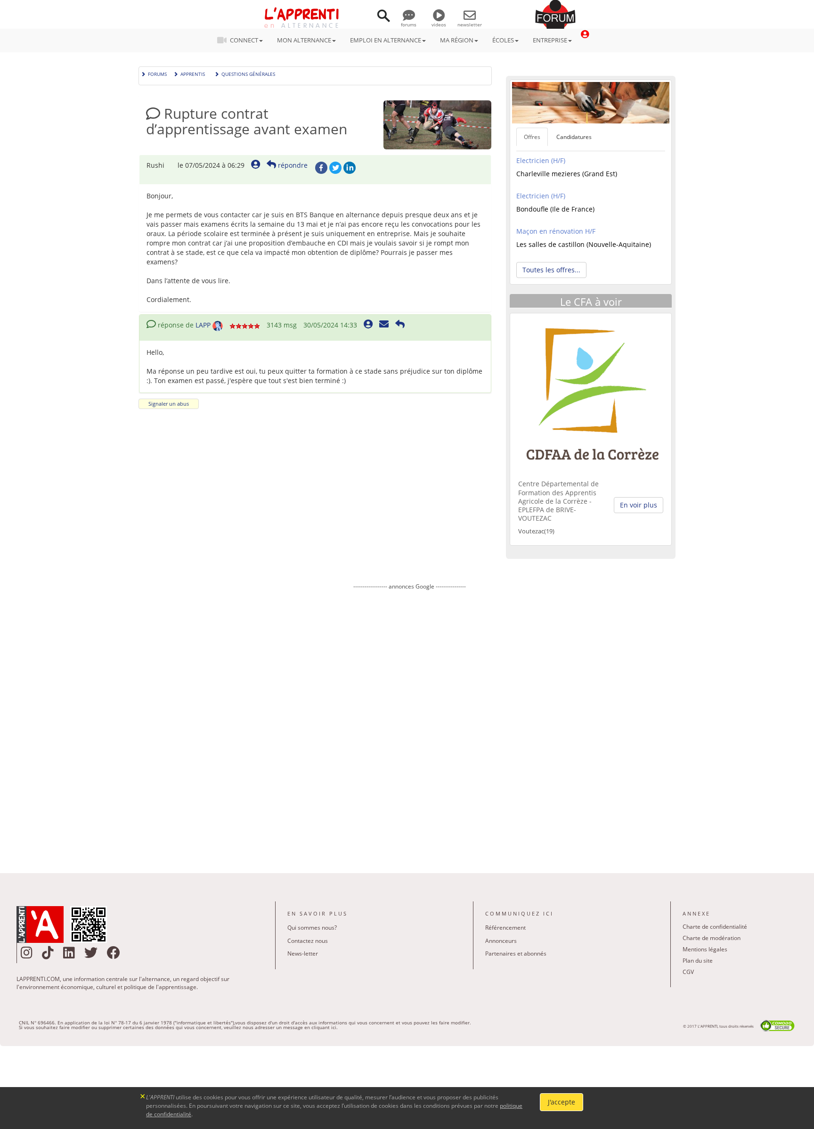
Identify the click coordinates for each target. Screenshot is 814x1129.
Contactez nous (307, 941)
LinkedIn (349, 168)
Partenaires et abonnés (515, 953)
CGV (688, 972)
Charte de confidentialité (715, 927)
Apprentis (192, 73)
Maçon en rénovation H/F (555, 231)
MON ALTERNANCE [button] (304, 40)
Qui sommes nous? (312, 928)
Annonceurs (501, 941)
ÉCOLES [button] (503, 40)
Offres (532, 137)
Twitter (335, 168)
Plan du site (698, 961)
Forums (157, 73)
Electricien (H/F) (540, 160)
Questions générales (248, 73)
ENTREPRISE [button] (550, 40)
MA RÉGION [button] (456, 40)
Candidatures (574, 137)
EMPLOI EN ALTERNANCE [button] (385, 40)
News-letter (302, 953)
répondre (292, 165)
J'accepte (561, 1101)
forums (408, 24)
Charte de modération (712, 938)
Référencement (505, 928)
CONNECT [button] (244, 40)
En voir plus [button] (638, 504)
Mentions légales (705, 949)
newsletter (469, 24)
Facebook (321, 168)
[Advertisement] (409, 724)
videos (438, 24)
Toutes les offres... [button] (551, 269)
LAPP (203, 324)
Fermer (143, 1095)
